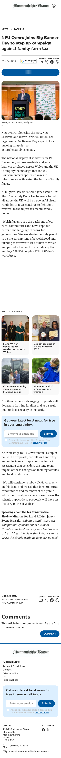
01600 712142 (20, 745)
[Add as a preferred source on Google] (29, 61)
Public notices (10, 680)
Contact (7, 669)
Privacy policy (10, 673)
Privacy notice (40, 443)
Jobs (5, 676)
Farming (19, 29)
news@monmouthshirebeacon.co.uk (28, 751)
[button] (7, 6)
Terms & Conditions (14, 666)
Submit (48, 434)
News (5, 29)
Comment (50, 633)
